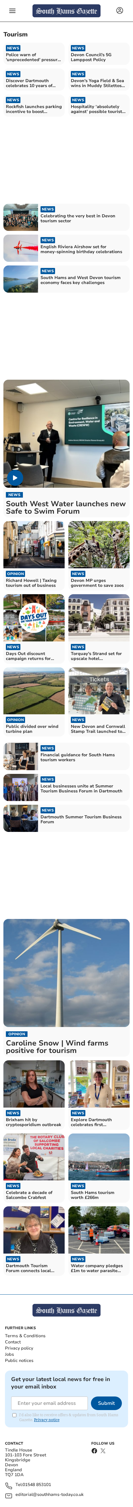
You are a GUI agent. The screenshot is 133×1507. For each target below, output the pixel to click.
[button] (12, 10)
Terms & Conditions (25, 1336)
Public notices (19, 1360)
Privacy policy (19, 1348)
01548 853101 (37, 1485)
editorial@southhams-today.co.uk (49, 1494)
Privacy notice (46, 1419)
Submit (106, 1403)
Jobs (9, 1354)
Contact (13, 1342)
